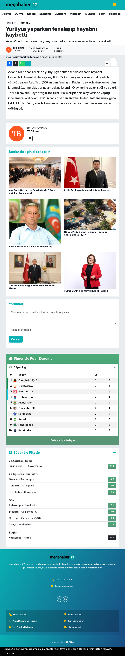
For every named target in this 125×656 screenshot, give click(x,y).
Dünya (19, 13)
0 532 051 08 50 (64, 579)
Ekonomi (45, 13)
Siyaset (90, 13)
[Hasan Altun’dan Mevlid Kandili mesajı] (35, 221)
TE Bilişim (33, 131)
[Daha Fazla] (28, 63)
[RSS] (65, 599)
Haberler (11, 23)
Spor (102, 13)
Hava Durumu (20, 614)
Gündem (60, 13)
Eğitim (31, 13)
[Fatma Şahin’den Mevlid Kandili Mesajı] (90, 270)
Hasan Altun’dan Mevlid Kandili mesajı (30, 247)
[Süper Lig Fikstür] (114, 452)
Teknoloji (115, 13)
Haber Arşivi (74, 627)
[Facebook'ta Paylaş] (9, 63)
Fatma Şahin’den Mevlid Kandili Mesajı (86, 291)
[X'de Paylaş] (15, 63)
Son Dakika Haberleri (23, 627)
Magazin (76, 13)
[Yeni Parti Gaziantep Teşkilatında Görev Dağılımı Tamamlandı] (35, 172)
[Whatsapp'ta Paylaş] (22, 63)
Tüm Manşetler (76, 621)
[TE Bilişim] (16, 133)
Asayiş (6, 13)
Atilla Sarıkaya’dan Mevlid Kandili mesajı (87, 190)
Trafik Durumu (75, 614)
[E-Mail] (30, 138)
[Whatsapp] (59, 599)
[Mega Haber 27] (22, 4)
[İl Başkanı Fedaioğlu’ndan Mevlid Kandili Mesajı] (35, 268)
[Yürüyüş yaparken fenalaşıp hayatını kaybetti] (62, 57)
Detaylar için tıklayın (62, 440)
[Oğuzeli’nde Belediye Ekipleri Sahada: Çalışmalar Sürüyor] (90, 214)
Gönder (16, 339)
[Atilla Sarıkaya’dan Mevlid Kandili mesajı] (90, 172)
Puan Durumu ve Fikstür (25, 621)
